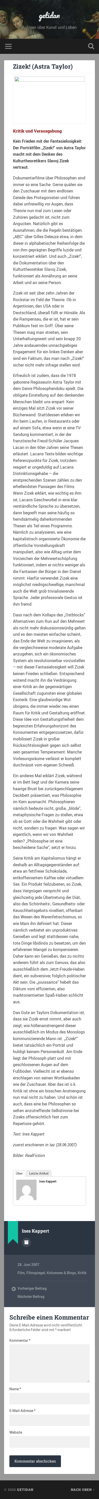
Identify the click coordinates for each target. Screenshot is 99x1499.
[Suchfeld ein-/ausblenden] (91, 46)
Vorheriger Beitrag (32, 1288)
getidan (49, 15)
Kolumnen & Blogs (61, 1273)
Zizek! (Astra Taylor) (43, 66)
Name (15, 1389)
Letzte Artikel (38, 1173)
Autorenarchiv (26, 1242)
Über (19, 1173)
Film (21, 1273)
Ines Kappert (47, 1181)
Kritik (82, 1273)
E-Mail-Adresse (22, 1410)
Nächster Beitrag (31, 1296)
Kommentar (19, 1340)
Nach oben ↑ (83, 1490)
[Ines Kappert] (26, 1198)
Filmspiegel (35, 1273)
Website (15, 1432)
